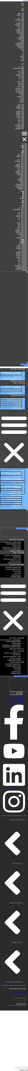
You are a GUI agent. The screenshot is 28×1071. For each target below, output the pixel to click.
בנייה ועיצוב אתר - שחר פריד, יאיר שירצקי (16, 992)
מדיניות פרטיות (13, 1007)
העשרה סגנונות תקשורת (21, 100)
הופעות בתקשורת (18, 127)
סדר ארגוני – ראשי (22, 203)
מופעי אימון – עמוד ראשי (17, 369)
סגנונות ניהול (18, 117)
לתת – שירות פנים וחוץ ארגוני (19, 82)
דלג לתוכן (25, 0)
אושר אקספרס (18, 29)
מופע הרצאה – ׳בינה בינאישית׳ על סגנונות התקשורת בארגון (18, 20)
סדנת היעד (19, 121)
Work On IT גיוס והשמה (18, 381)
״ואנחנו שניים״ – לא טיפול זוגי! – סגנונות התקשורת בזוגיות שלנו (12, 378)
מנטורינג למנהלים (18, 89)
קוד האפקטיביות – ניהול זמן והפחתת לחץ (13, 387)
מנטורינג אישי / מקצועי (18, 94)
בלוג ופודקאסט (18, 124)
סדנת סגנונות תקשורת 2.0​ (18, 107)
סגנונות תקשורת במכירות (18, 113)
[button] (24, 136)
